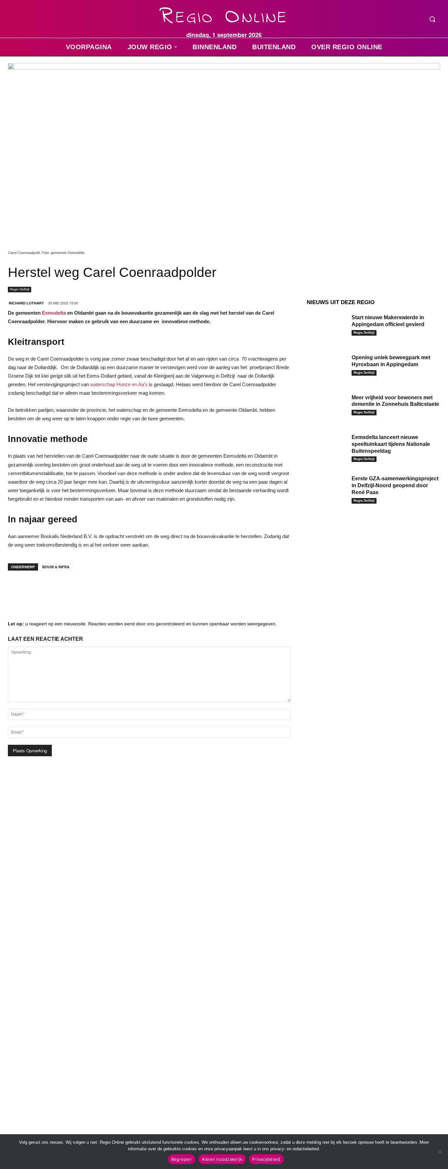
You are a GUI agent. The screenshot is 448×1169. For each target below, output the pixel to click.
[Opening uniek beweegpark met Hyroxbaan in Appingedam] (327, 367)
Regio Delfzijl (19, 289)
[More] (116, 588)
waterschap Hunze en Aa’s (119, 384)
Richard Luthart (26, 303)
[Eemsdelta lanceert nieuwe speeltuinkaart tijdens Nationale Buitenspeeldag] (327, 446)
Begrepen (181, 1159)
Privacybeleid (266, 1159)
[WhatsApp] (96, 588)
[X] (77, 588)
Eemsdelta (54, 313)
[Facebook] (18, 588)
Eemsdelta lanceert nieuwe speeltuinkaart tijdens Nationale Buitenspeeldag (391, 444)
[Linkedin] (37, 588)
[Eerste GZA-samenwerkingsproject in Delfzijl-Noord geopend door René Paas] (327, 488)
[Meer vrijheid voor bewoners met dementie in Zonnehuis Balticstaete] (327, 407)
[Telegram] (57, 588)
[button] (432, 19)
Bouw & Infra (56, 567)
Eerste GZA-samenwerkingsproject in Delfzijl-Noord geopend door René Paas (395, 485)
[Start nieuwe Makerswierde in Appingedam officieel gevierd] (327, 327)
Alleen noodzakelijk (222, 1159)
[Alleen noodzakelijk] (440, 1151)
